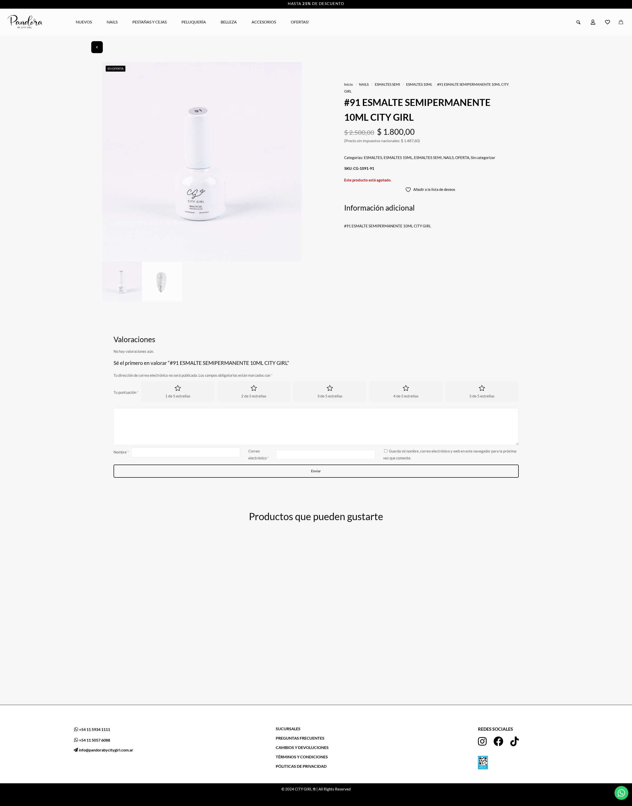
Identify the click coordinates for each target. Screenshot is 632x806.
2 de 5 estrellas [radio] (253, 395)
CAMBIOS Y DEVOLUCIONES (302, 747)
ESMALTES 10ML (419, 84)
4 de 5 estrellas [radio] (405, 395)
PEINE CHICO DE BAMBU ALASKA (473, 681)
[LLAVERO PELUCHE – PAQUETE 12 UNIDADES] (148, 593)
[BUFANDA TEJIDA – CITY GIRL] (371, 593)
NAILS (364, 84)
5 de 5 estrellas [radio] (481, 395)
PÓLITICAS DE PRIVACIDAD (301, 766)
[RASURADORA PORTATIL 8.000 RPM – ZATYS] (260, 593)
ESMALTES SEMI (387, 84)
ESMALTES (373, 157)
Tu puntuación (126, 392)
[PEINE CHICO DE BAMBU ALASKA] (483, 607)
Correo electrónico (258, 454)
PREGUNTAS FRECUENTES (300, 738)
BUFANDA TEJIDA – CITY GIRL (357, 654)
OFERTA (462, 157)
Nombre (121, 452)
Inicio (348, 84)
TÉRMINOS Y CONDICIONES (302, 756)
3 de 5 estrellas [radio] (329, 395)
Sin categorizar (483, 157)
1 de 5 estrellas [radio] (177, 395)
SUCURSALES (288, 728)
